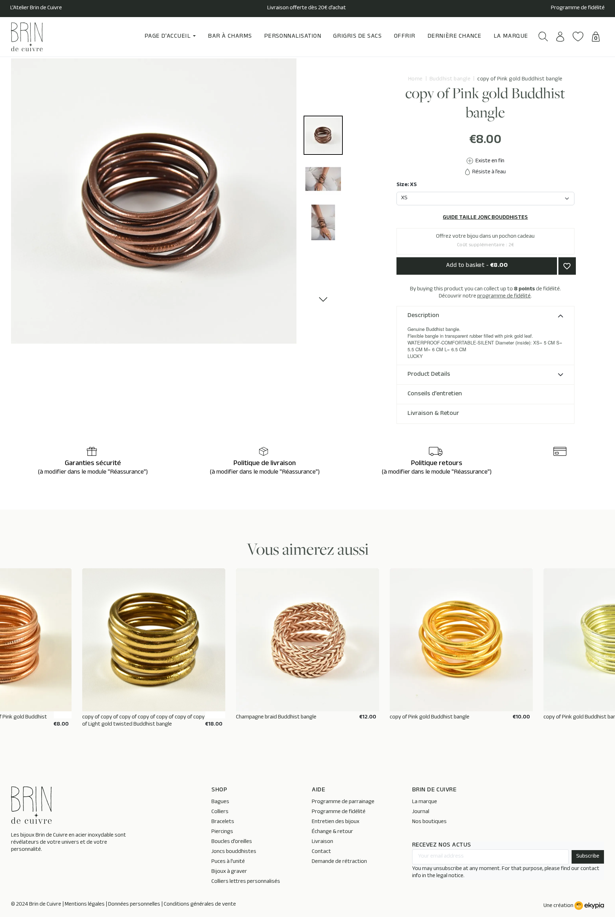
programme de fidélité (504, 296)
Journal (420, 812)
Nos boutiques (429, 822)
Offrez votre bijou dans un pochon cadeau (485, 241)
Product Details (429, 374)
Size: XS (406, 185)
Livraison (322, 842)
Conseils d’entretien (435, 394)
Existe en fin (489, 161)
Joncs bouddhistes (233, 852)
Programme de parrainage (343, 802)
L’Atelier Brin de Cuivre (36, 8)
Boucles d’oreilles (231, 842)
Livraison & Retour (433, 414)
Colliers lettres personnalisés (245, 882)
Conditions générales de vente (200, 905)
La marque (424, 802)
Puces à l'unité (228, 862)
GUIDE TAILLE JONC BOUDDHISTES (485, 218)
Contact (321, 852)
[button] (543, 36)
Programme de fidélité (578, 8)
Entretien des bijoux (335, 822)
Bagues (220, 802)
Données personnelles (134, 905)
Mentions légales (85, 905)
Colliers (219, 812)
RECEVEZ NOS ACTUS (441, 846)
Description (423, 316)
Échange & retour (332, 832)
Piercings (222, 832)
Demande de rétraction (339, 862)
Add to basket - (477, 265)
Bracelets (222, 822)
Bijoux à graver (229, 872)
